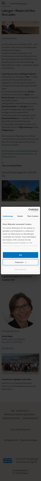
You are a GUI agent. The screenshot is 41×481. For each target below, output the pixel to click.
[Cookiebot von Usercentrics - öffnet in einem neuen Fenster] (28, 209)
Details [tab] (20, 216)
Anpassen (19, 262)
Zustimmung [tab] (8, 216)
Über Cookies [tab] (32, 216)
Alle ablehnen (20, 269)
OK (20, 255)
